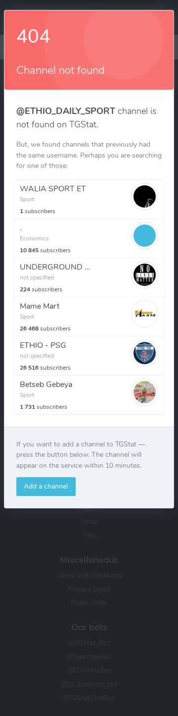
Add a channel (46, 486)
